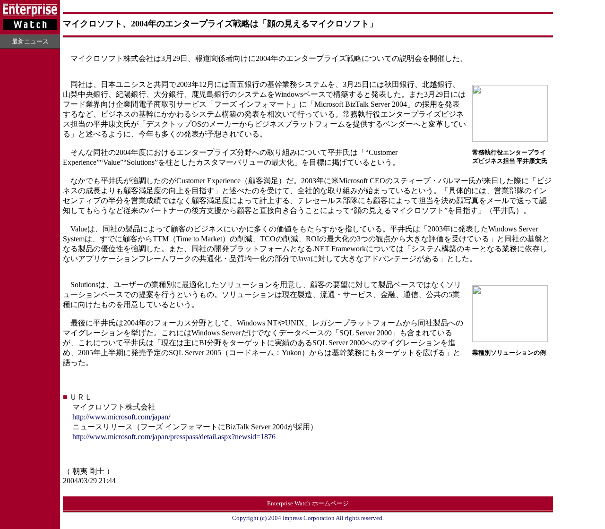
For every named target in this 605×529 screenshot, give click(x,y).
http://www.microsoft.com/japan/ (121, 417)
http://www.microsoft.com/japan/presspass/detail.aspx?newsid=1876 (174, 437)
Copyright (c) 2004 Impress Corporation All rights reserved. (308, 517)
